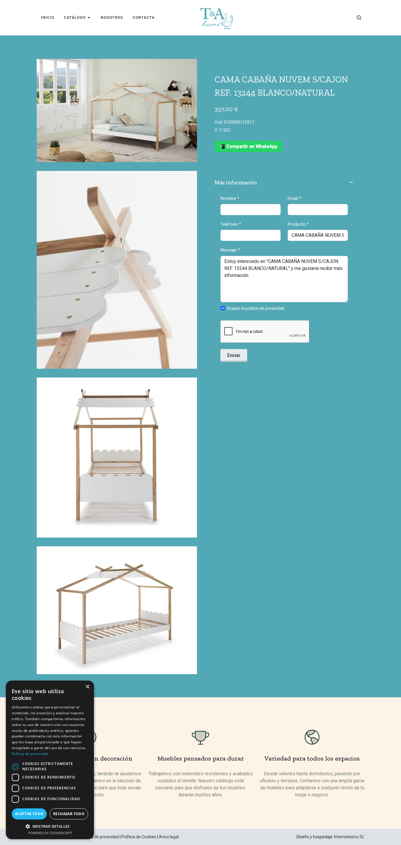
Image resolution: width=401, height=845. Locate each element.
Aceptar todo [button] (29, 813)
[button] (50, 826)
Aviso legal (169, 836)
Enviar (233, 355)
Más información (236, 182)
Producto (298, 224)
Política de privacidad (99, 836)
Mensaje (230, 250)
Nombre (229, 198)
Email (294, 198)
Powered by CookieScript (50, 833)
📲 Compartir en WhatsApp (248, 146)
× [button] (87, 687)
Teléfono (230, 224)
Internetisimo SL (349, 836)
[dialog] (50, 760)
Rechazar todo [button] (69, 813)
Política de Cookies (139, 836)
